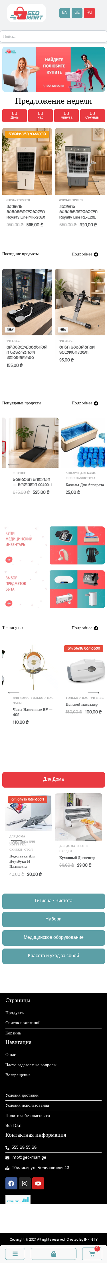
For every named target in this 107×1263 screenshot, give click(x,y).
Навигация (18, 1043)
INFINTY (91, 1240)
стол (11, 200)
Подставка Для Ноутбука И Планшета (22, 862)
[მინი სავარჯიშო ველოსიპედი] (80, 302)
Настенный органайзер (78, 718)
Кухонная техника (75, 478)
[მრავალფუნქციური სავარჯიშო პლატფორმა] (27, 302)
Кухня (82, 473)
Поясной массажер (23, 705)
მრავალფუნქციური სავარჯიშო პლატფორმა (27, 353)
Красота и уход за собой (74, 705)
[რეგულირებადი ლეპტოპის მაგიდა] (27, 161)
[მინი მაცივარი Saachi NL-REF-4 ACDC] (80, 153)
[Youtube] (38, 1183)
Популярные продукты (79, 483)
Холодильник (70, 184)
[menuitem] (64, 13)
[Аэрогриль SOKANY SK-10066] (80, 442)
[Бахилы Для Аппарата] (27, 443)
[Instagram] (25, 1183)
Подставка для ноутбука (22, 843)
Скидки (65, 711)
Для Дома (25, 200)
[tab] (53, 780)
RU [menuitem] (89, 13)
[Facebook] (11, 1183)
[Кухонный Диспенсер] (78, 817)
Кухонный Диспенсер (77, 858)
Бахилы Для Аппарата (26, 485)
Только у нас (85, 711)
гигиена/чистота (21, 478)
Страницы (17, 1001)
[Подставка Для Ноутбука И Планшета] (28, 812)
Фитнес (13, 341)
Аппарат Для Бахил (22, 473)
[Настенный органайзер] (80, 667)
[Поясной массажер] (27, 667)
